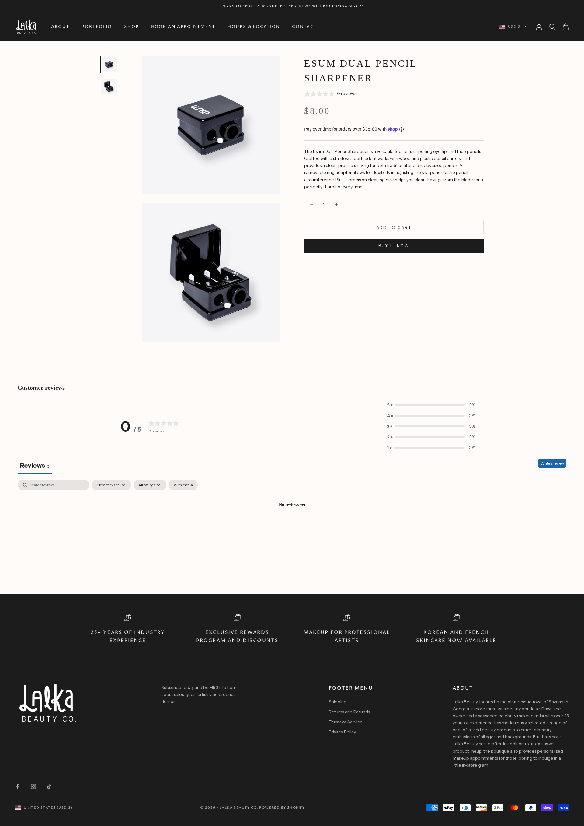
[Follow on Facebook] (18, 786)
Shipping (337, 702)
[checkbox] (183, 485)
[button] (431, 405)
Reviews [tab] (35, 465)
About (60, 27)
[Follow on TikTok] (49, 786)
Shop (131, 27)
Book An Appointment (183, 27)
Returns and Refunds (349, 712)
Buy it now (393, 246)
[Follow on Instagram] (33, 786)
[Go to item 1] (108, 64)
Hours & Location (254, 27)
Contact (304, 27)
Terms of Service (346, 722)
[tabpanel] (292, 525)
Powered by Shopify (282, 807)
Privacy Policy (342, 732)
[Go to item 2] (108, 86)
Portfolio (97, 27)
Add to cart (394, 227)
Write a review (552, 463)
